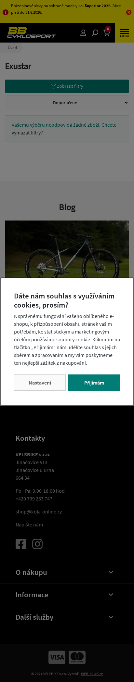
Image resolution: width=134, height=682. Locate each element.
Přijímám (94, 382)
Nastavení (40, 382)
